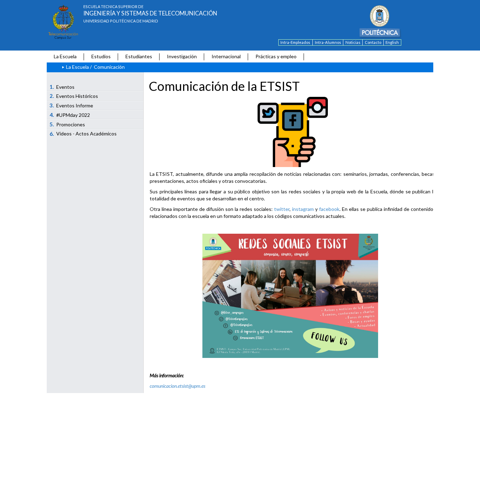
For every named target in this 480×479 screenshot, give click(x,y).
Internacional (226, 56)
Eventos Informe (71, 105)
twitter (282, 209)
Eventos (62, 87)
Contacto (373, 42)
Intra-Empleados (295, 42)
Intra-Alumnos (328, 42)
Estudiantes (138, 56)
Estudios (101, 56)
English (392, 42)
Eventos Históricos (74, 96)
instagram (303, 209)
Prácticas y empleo (276, 56)
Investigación (182, 56)
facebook (329, 209)
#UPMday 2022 (70, 115)
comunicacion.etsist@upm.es (177, 386)
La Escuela (65, 56)
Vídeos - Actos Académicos (83, 134)
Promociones (67, 124)
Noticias (353, 42)
